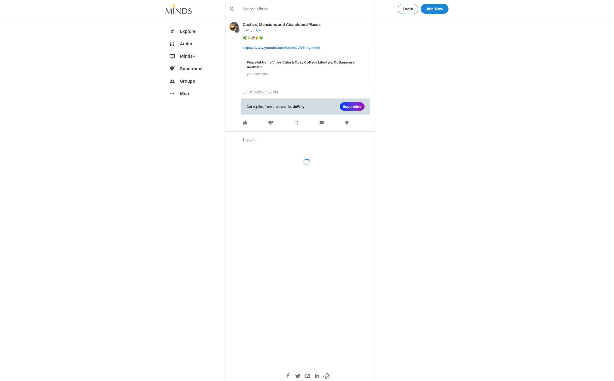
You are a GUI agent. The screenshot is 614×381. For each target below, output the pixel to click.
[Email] (307, 375)
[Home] (178, 9)
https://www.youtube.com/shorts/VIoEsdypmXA (281, 48)
